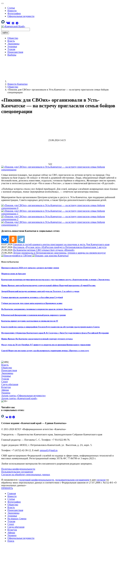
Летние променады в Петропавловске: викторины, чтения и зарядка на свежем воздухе (59, 252)
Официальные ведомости (20, 16)
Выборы (11, 55)
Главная (11, 493)
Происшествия (15, 52)
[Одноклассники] (13, 23)
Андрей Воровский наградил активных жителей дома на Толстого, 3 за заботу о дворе (40, 291)
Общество (12, 38)
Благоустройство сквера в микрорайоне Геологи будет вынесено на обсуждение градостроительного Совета (50, 327)
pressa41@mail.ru (48, 450)
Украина (5, 392)
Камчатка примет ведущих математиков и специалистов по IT (29, 321)
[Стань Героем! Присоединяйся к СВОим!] (16, 255)
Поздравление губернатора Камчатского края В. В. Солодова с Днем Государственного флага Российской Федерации (55, 333)
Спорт (4, 381)
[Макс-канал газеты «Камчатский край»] (3, 23)
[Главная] (30, 81)
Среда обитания (9, 384)
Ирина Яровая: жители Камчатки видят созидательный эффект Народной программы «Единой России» (48, 285)
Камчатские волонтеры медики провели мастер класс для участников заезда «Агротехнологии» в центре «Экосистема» (55, 279)
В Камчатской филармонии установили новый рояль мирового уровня (33, 315)
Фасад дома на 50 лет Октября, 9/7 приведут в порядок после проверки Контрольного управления (45, 344)
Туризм (11, 49)
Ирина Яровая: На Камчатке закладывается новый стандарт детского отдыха (37, 339)
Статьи (11, 8)
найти (5, 32)
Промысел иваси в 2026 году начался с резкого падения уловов (30, 268)
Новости (12, 10)
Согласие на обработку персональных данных (25, 474)
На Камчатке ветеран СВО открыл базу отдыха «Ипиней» (44, 250)
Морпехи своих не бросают (13, 273)
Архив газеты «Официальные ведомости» (23, 395)
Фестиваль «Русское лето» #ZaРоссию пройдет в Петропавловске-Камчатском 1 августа (59, 247)
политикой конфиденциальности (36, 479)
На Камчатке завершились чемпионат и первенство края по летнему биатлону (37, 309)
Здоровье (12, 46)
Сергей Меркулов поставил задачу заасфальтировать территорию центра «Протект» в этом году (45, 350)
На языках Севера (16, 518)
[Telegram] (17, 23)
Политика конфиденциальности (18, 469)
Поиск (10, 541)
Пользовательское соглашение (17, 471)
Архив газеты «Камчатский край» (19, 398)
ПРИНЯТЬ (7, 488)
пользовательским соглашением (72, 479)
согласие (101, 479)
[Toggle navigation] (2, 3)
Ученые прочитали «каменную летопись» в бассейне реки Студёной (32, 297)
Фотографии (14, 13)
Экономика (13, 43)
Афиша (5, 390)
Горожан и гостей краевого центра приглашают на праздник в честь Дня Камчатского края (61, 244)
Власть (11, 41)
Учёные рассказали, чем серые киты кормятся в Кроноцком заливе (31, 303)
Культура (6, 387)
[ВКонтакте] (8, 23)
